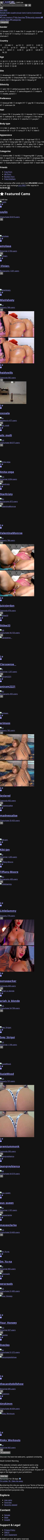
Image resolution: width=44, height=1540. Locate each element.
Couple (7, 1520)
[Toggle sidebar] (1, 2)
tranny (29, 13)
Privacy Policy (9, 1530)
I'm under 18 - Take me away (11, 1481)
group (18, 13)
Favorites (8, 1502)
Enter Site (4, 1476)
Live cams (8, 1500)
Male (6, 1517)
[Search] (29, 5)
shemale (3, 15)
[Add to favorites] (1, 219)
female (3, 13)
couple (13, 13)
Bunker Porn (9, 176)
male (8, 13)
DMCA (6, 1532)
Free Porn (8, 172)
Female (7, 1515)
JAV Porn (7, 174)
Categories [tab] (4, 22)
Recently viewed (10, 1505)
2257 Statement (10, 1535)
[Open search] (1, 8)
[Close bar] (8, 188)
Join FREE (3, 10)
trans (24, 13)
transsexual (37, 13)
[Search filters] (26, 5)
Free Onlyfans (9, 179)
